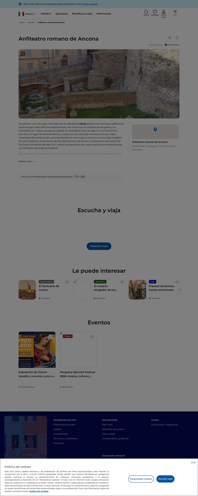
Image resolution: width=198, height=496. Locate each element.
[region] (99, 477)
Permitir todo (165, 479)
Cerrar (193, 462)
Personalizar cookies (141, 479)
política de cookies (38, 491)
